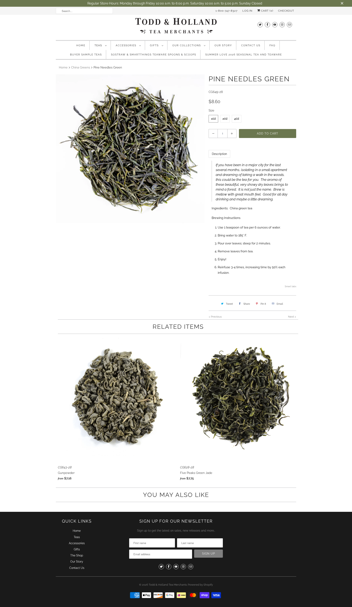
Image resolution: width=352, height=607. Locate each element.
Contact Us (250, 45)
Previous (216, 316)
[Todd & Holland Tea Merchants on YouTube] (274, 24)
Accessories (126, 45)
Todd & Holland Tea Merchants (168, 584)
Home (80, 45)
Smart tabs (290, 286)
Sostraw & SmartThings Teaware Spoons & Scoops (153, 54)
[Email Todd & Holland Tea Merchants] (289, 24)
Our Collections (187, 45)
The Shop (76, 555)
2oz (225, 118)
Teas (99, 45)
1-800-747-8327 (227, 10)
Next (291, 316)
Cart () (266, 10)
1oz (213, 118)
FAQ (272, 45)
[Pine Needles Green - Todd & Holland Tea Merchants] (130, 148)
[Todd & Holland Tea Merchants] (176, 27)
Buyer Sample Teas (86, 54)
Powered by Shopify (200, 584)
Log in (247, 10)
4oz (236, 118)
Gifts (155, 45)
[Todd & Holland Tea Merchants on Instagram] (282, 24)
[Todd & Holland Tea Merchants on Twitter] (260, 24)
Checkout (286, 10)
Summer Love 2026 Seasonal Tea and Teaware (243, 54)
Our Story (223, 45)
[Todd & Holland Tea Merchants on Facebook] (267, 24)
